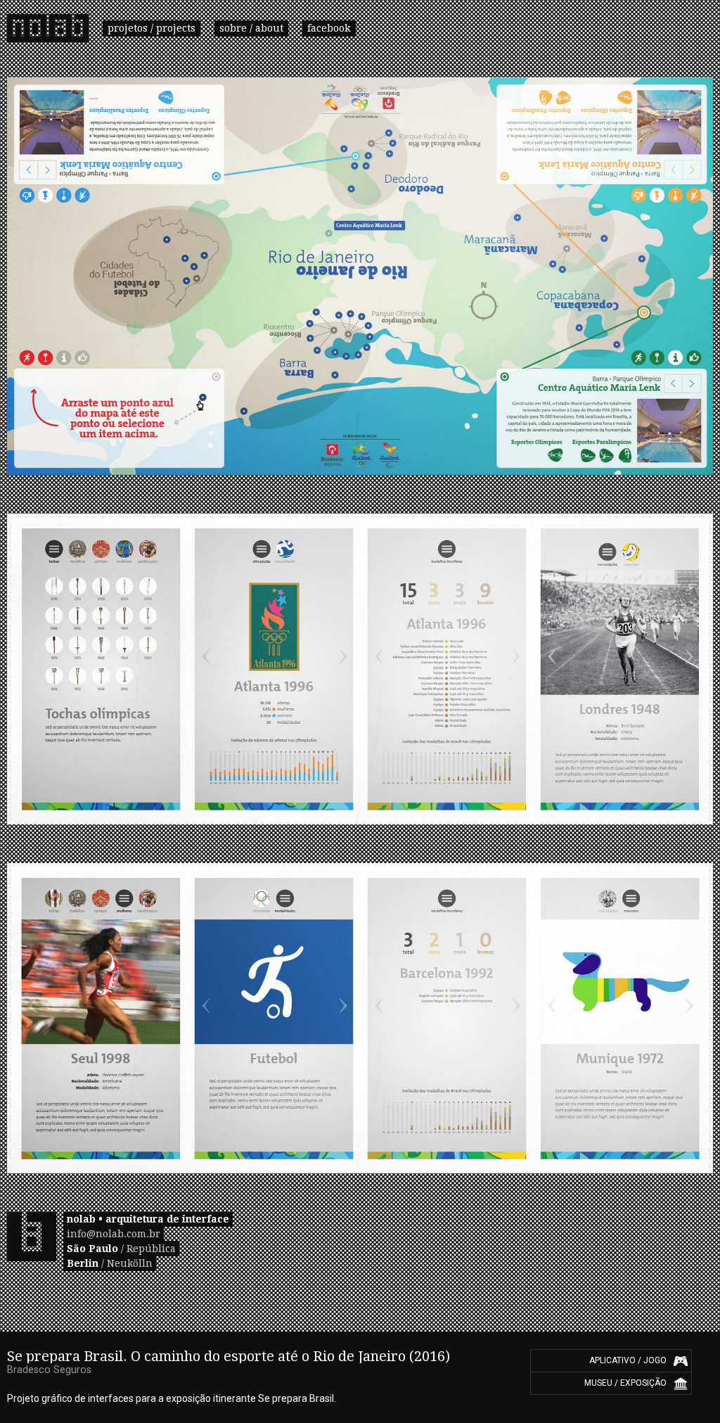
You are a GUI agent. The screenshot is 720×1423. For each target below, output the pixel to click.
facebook (329, 28)
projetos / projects (151, 28)
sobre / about (251, 28)
